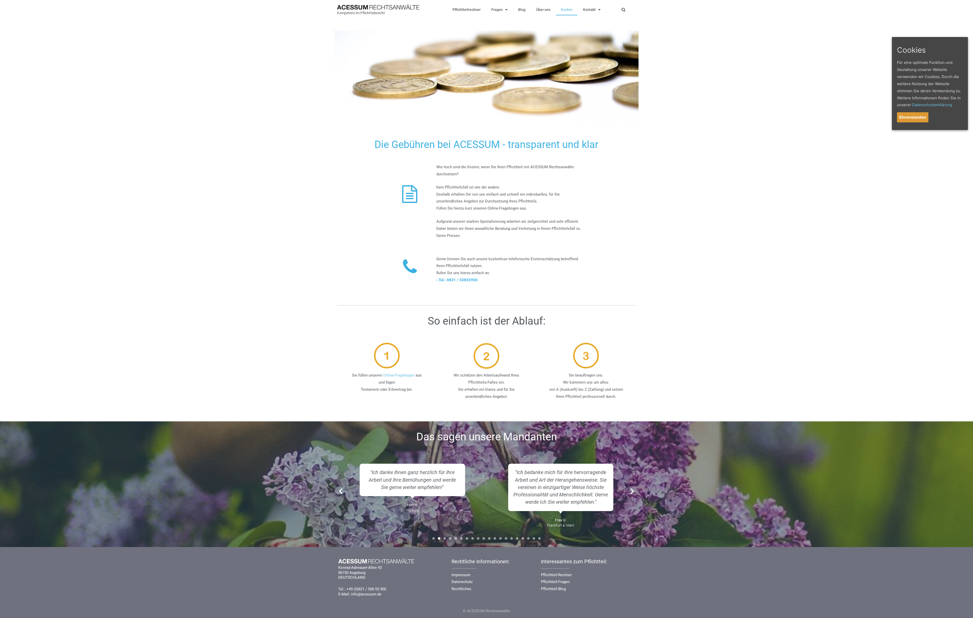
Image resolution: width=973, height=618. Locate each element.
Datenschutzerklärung (932, 104)
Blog (522, 10)
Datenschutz (462, 581)
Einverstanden (912, 117)
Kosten (566, 10)
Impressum (461, 575)
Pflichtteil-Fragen (555, 581)
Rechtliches (461, 589)
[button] (433, 538)
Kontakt (589, 10)
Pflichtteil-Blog (553, 589)
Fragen (497, 10)
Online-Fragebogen (399, 375)
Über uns (543, 10)
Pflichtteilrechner (467, 10)
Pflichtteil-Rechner (556, 575)
